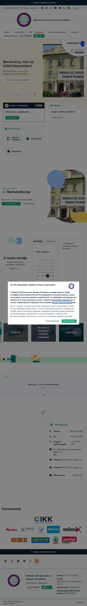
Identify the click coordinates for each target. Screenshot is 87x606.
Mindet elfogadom (69, 321)
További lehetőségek (52, 321)
